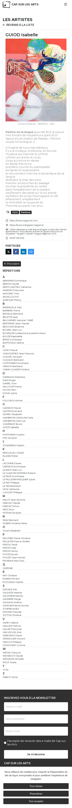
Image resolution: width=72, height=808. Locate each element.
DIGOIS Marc (9, 390)
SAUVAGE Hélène (12, 602)
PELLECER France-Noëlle (16, 541)
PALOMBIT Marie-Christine (16, 538)
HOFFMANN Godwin (13, 434)
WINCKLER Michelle (13, 659)
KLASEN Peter (10, 456)
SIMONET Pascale (12, 612)
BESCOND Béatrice (13, 326)
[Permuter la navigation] (65, 4)
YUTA (5, 669)
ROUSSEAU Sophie (13, 582)
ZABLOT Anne (10, 677)
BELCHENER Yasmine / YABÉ (18, 320)
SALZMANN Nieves (13, 596)
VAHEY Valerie (10, 622)
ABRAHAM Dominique (15, 280)
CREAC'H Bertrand (12, 366)
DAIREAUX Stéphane (14, 377)
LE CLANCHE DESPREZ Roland (19, 473)
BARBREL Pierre (11, 310)
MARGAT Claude (11, 503)
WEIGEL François (12, 652)
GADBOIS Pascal (12, 408)
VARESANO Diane (12, 635)
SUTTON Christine (12, 615)
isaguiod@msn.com (45, 233)
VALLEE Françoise (12, 629)
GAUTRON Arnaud (12, 411)
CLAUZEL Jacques (12, 356)
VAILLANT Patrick (12, 626)
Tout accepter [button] (36, 801)
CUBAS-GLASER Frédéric (16, 369)
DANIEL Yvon (10, 383)
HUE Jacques (10, 438)
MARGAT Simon (11, 506)
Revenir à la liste (20, 25)
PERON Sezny (10, 551)
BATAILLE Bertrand (13, 313)
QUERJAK (8, 568)
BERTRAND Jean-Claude (16, 323)
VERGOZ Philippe (12, 642)
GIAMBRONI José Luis (14, 421)
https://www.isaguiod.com (24, 220)
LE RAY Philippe (11, 482)
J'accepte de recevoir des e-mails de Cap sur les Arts (36, 742)
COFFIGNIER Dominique (16, 363)
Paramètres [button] (36, 793)
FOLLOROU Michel (12, 400)
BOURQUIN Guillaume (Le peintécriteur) (24, 333)
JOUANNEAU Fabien (13, 445)
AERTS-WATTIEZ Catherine (17, 287)
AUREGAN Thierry (12, 300)
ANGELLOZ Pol (11, 297)
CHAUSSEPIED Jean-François (18, 353)
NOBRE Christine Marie (15, 523)
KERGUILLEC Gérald (13, 453)
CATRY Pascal (10, 350)
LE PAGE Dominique (13, 476)
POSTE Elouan (10, 554)
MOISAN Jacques (12, 512)
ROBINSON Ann (11, 578)
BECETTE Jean (10, 317)
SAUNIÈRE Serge (12, 599)
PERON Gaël (9, 548)
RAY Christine (10, 575)
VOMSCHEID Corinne (14, 645)
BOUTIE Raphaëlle (12, 336)
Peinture (25, 212)
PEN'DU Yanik (10, 544)
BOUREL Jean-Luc (12, 330)
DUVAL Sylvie (10, 393)
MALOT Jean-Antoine (14, 500)
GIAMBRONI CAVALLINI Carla (18, 417)
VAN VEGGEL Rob (12, 632)
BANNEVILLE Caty (12, 307)
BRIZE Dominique (12, 339)
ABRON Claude (11, 284)
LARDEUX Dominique (14, 466)
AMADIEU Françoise (13, 290)
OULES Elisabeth (11, 530)
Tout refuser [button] (36, 786)
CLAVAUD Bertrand (13, 360)
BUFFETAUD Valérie (13, 343)
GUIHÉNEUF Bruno (12, 424)
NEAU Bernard (10, 520)
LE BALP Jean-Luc (12, 470)
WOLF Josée (9, 662)
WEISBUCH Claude (13, 656)
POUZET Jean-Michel (14, 557)
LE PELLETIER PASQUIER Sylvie (19, 479)
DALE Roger (9, 380)
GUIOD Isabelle (11, 427)
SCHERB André (11, 609)
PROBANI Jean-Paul (13, 560)
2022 (15, 212)
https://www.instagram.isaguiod (26, 225)
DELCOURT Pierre (12, 386)
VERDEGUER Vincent (14, 638)
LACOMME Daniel (12, 463)
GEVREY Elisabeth (12, 414)
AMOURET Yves (11, 293)
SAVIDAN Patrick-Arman (16, 605)
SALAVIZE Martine (12, 592)
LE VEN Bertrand (11, 486)
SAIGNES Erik (10, 589)
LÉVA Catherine (11, 489)
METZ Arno (8, 509)
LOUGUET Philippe (12, 492)
